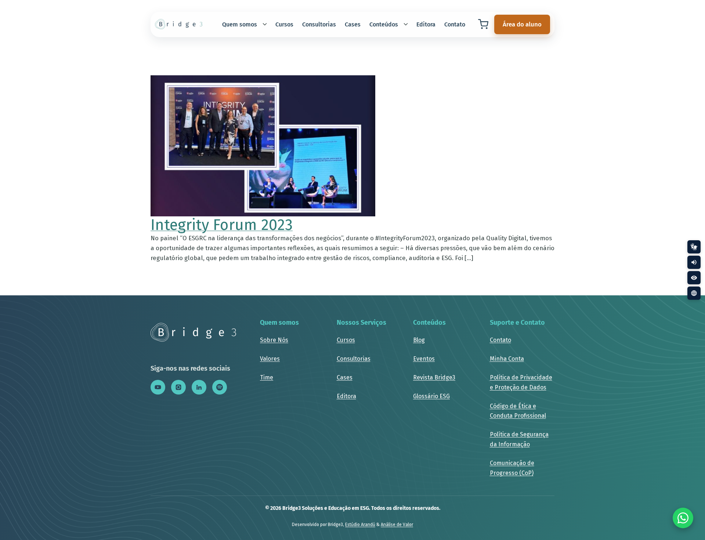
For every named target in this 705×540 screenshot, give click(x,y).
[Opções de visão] (694, 277)
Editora (425, 24)
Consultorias (319, 24)
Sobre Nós (274, 339)
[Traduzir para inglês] (694, 293)
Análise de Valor (397, 524)
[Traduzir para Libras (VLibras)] (694, 246)
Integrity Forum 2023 (222, 225)
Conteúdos (383, 24)
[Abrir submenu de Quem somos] (265, 24)
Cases (353, 24)
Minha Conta (507, 358)
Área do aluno (522, 24)
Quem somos (239, 24)
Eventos (424, 358)
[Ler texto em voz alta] (694, 262)
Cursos (284, 24)
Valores (270, 358)
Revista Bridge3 (434, 377)
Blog (419, 339)
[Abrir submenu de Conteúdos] (406, 24)
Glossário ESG (431, 396)
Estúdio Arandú (360, 524)
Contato (454, 24)
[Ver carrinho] (483, 24)
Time (266, 377)
